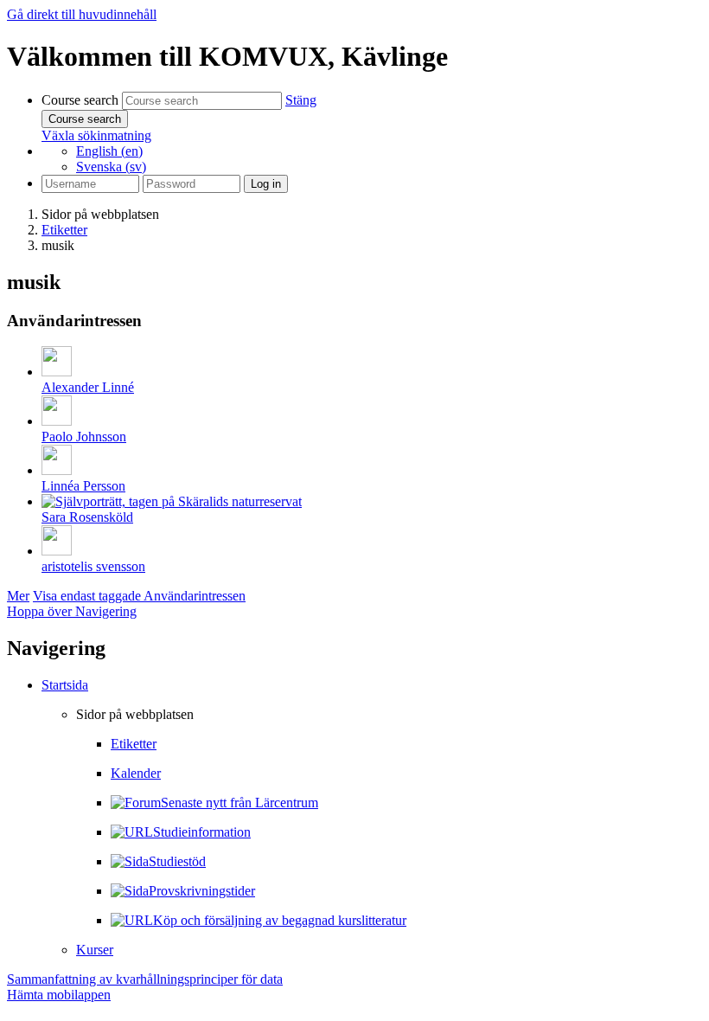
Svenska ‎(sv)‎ (111, 166)
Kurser (94, 949)
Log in (266, 183)
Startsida (65, 684)
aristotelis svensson (93, 566)
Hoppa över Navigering (72, 611)
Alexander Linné (88, 387)
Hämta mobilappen (59, 994)
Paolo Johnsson (84, 436)
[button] (300, 100)
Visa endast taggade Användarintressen (139, 595)
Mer (18, 595)
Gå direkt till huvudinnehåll (81, 14)
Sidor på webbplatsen (100, 214)
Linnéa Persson (83, 485)
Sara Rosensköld (87, 517)
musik (58, 245)
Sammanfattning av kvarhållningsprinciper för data (145, 979)
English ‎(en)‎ (109, 151)
